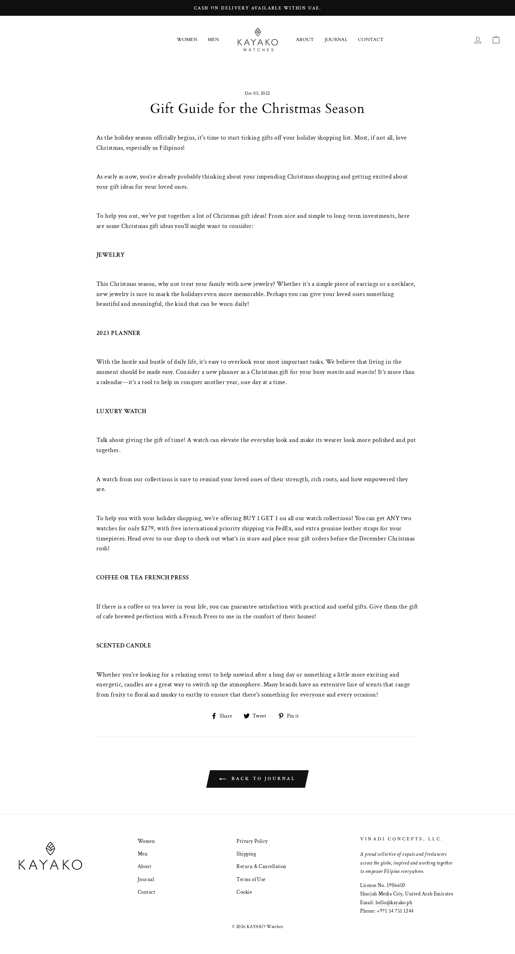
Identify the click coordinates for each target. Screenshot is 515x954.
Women (187, 39)
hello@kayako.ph (394, 902)
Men (213, 39)
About (305, 39)
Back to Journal (262, 778)
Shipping (246, 853)
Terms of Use (250, 879)
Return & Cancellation (261, 866)
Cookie (244, 891)
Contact (371, 39)
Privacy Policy (252, 841)
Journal (336, 39)
